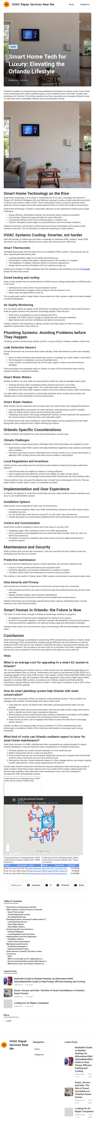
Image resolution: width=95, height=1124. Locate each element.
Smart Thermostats (16, 912)
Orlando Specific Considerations (19, 929)
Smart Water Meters (16, 924)
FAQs (10, 956)
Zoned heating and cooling (19, 914)
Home (71, 4)
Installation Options (16, 939)
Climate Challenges (16, 932)
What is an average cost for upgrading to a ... (26, 959)
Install (13, 47)
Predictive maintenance (17, 946)
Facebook (36, 885)
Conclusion (11, 954)
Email (81, 885)
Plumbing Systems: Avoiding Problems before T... (26, 919)
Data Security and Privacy (18, 949)
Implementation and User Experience (21, 937)
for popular (85, 269)
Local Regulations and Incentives (21, 934)
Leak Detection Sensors (17, 922)
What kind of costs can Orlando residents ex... (26, 964)
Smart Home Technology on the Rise (21, 907)
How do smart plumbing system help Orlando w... (28, 961)
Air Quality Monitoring (17, 917)
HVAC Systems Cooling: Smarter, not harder (24, 910)
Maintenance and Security (17, 944)
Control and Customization (19, 942)
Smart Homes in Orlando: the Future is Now (24, 951)
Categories (84, 4)
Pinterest (65, 885)
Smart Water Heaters (16, 927)
